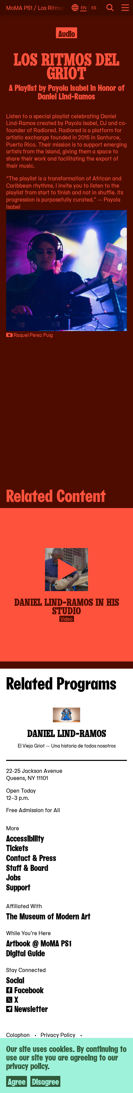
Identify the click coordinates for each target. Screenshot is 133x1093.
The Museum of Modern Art (48, 916)
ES (93, 7)
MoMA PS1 (19, 7)
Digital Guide (25, 952)
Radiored (44, 130)
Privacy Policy (59, 1034)
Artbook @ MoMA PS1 (38, 943)
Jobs (13, 877)
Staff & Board (27, 867)
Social (15, 979)
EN (83, 7)
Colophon (18, 1034)
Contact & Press (31, 857)
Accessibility (25, 838)
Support (18, 886)
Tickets (17, 847)
